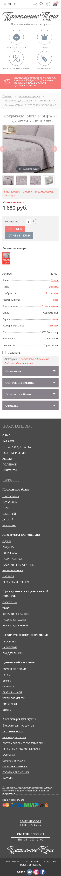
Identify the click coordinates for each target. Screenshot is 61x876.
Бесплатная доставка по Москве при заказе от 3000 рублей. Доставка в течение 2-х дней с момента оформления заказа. (35, 81)
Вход (48, 4)
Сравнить (14, 352)
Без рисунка (52, 293)
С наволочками (50, 306)
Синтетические (25, 363)
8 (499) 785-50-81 (30, 821)
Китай (55, 319)
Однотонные (42, 358)
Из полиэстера (26, 358)
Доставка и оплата (44, 191)
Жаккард (54, 286)
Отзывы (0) (9, 195)
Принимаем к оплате (13, 799)
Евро (56, 299)
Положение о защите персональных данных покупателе (25, 792)
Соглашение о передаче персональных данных (27, 787)
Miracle (55, 280)
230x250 (54, 325)
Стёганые (9, 363)
